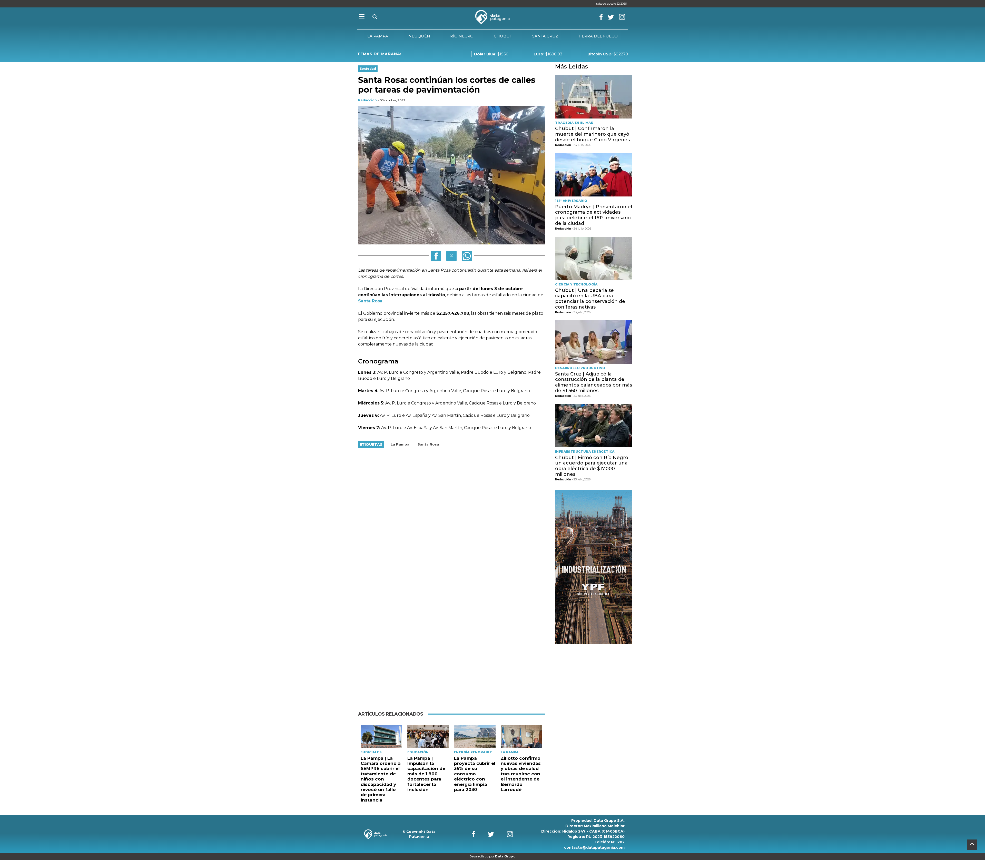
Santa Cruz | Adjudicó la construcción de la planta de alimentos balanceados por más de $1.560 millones (593, 382)
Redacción (367, 100)
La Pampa (400, 444)
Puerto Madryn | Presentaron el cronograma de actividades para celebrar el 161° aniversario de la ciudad (593, 215)
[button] (436, 256)
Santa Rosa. (370, 301)
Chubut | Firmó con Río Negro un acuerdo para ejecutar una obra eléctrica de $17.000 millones (591, 466)
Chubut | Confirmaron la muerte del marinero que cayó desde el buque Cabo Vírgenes (592, 134)
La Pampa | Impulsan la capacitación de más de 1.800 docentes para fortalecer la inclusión (426, 774)
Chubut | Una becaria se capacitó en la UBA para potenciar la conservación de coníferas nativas (590, 299)
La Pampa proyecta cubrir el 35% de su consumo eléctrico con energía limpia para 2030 (474, 774)
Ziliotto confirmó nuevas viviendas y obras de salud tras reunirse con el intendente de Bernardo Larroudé (521, 774)
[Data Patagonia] (492, 17)
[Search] (375, 17)
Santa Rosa (428, 444)
